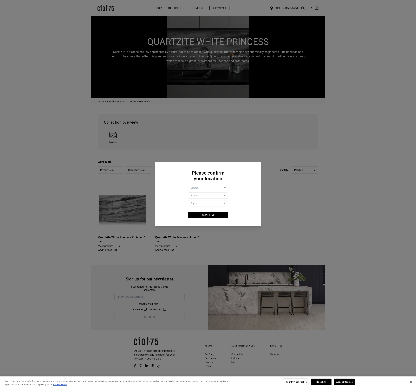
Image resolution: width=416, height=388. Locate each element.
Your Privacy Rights (296, 382)
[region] (208, 382)
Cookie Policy (60, 384)
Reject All (321, 382)
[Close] (410, 382)
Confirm (208, 215)
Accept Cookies (344, 382)
